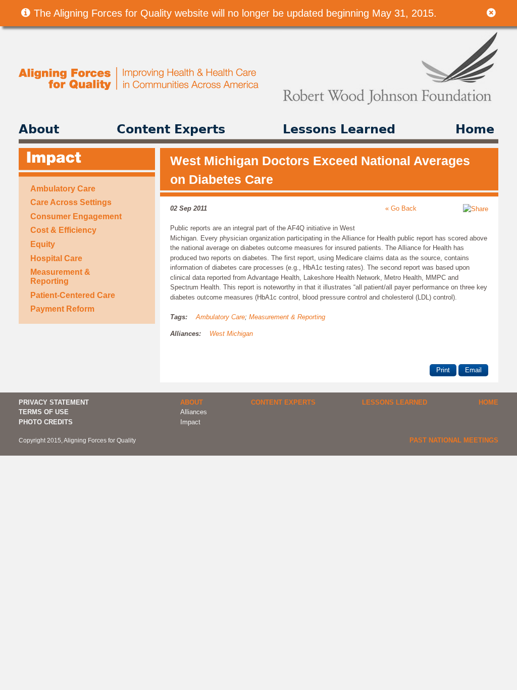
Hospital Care (56, 258)
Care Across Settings (71, 202)
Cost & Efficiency (63, 230)
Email (473, 370)
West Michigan (231, 333)
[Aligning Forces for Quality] (140, 87)
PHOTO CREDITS (46, 422)
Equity (42, 244)
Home (474, 129)
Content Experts (171, 129)
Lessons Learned (339, 129)
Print (443, 370)
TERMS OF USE (44, 412)
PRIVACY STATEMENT (54, 402)
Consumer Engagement (76, 216)
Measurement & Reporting (60, 276)
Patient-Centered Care (72, 295)
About (39, 129)
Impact (190, 422)
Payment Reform (62, 309)
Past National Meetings (453, 440)
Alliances (193, 412)
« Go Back (401, 208)
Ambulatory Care (62, 188)
